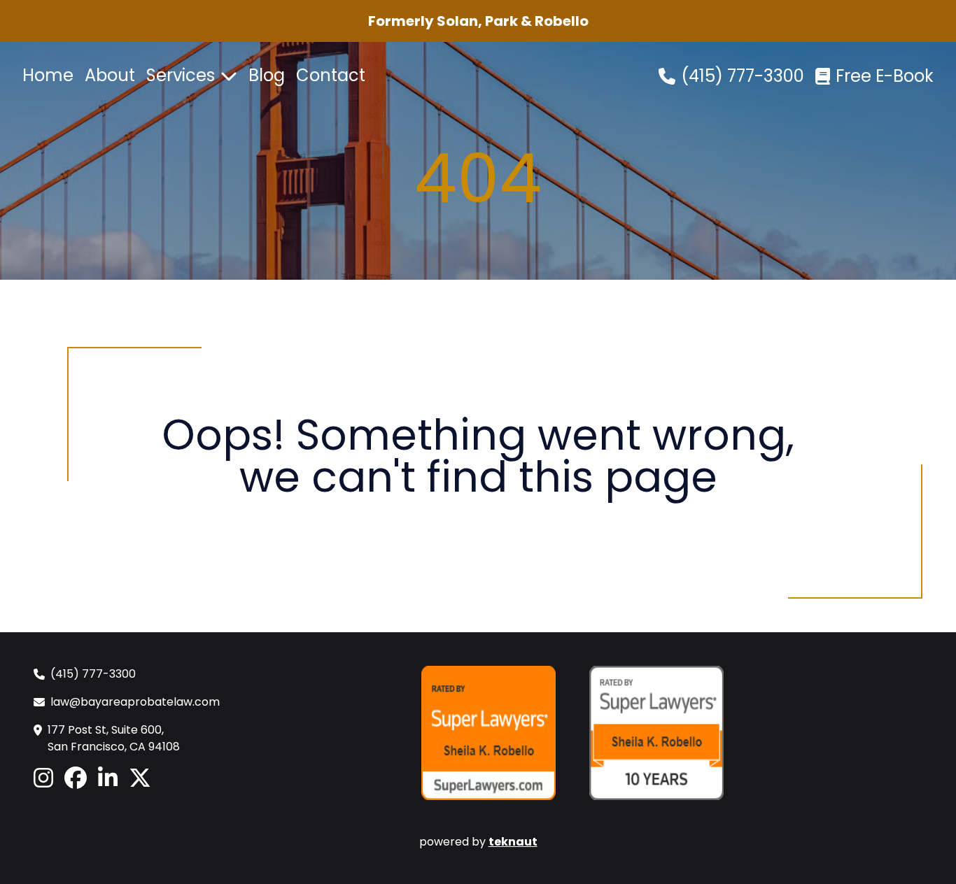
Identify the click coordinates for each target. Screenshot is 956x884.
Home (47, 75)
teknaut (512, 842)
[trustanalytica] (320, 733)
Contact (330, 75)
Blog (266, 75)
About (110, 75)
